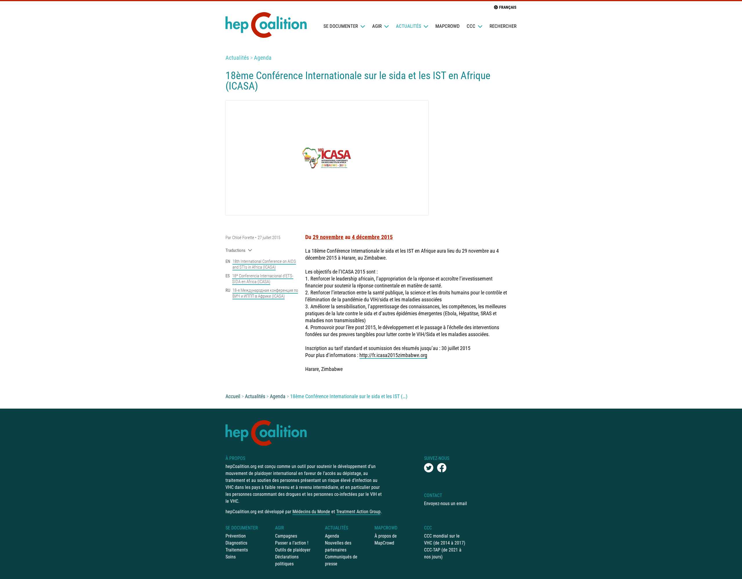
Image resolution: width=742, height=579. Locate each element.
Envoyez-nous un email (445, 503)
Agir (377, 26)
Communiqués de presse (341, 560)
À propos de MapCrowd (385, 539)
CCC (471, 26)
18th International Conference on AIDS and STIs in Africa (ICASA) (264, 264)
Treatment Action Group (358, 511)
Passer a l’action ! (291, 543)
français (508, 7)
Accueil (232, 396)
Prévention (235, 536)
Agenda (263, 57)
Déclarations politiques (287, 560)
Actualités (408, 26)
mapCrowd (447, 26)
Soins (230, 557)
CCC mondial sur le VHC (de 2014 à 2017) (444, 539)
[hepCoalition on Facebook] (441, 467)
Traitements (236, 550)
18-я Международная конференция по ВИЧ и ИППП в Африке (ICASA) (265, 293)
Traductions (235, 250)
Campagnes (286, 536)
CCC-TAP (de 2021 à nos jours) (442, 553)
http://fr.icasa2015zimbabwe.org (393, 355)
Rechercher (503, 26)
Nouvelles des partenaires (338, 546)
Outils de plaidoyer (292, 550)
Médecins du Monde (311, 511)
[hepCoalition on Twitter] (428, 467)
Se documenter (340, 26)
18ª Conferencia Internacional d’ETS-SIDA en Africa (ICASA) (262, 278)
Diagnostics (236, 543)
